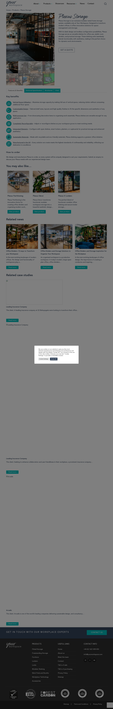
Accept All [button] (53, 359)
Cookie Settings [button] (43, 359)
